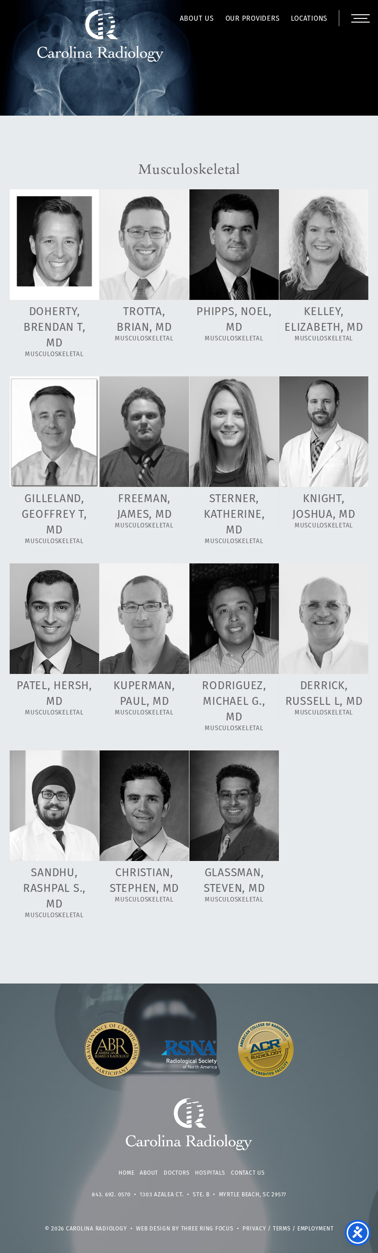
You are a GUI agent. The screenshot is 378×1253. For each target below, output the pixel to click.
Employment (315, 1229)
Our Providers (252, 19)
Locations (309, 19)
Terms (282, 1229)
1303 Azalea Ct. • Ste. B (175, 1195)
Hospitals (210, 1173)
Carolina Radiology (101, 40)
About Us (197, 19)
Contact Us (248, 1173)
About (149, 1173)
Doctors (176, 1173)
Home (126, 1173)
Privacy (254, 1229)
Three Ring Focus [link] (207, 1229)
